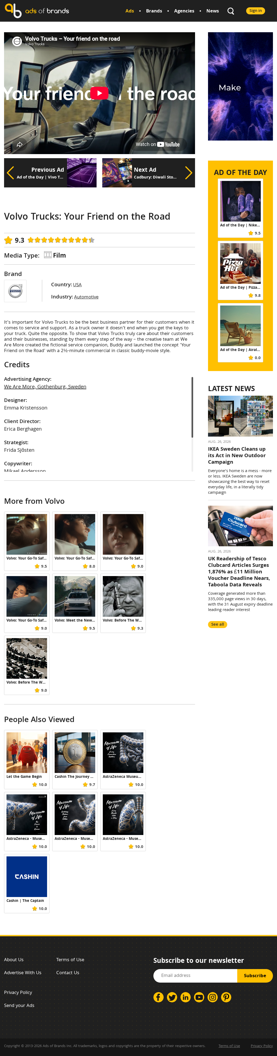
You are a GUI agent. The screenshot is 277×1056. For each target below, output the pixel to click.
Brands (154, 11)
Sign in (255, 11)
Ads (130, 11)
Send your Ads (19, 1006)
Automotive (86, 297)
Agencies (184, 11)
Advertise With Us (22, 973)
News (212, 11)
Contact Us (67, 973)
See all (217, 624)
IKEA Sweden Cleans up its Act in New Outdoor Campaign (237, 456)
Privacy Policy (18, 993)
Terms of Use (70, 960)
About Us (14, 960)
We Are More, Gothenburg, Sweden (45, 387)
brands (47, 11)
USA (77, 285)
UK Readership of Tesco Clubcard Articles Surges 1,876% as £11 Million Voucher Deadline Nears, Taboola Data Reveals (239, 572)
